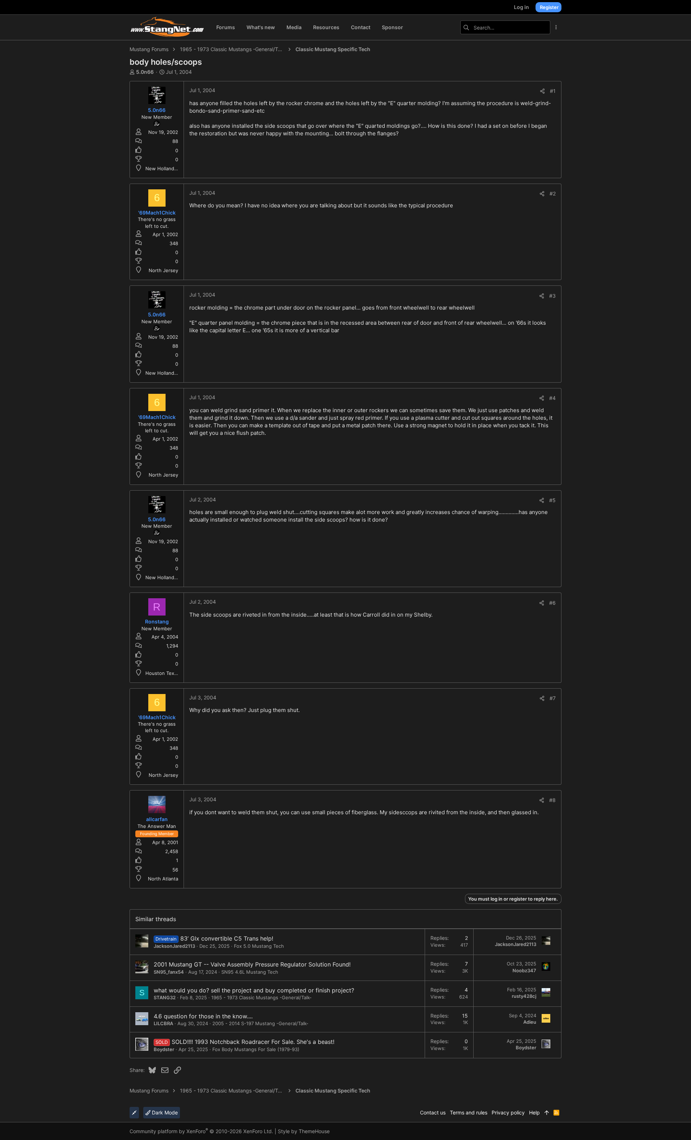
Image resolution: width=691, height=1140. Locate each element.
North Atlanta (163, 879)
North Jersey (163, 270)
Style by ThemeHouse (304, 1131)
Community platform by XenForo (201, 1131)
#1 (553, 91)
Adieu (529, 1022)
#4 (552, 398)
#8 (552, 800)
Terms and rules (468, 1112)
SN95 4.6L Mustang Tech (249, 972)
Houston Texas (162, 673)
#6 (552, 603)
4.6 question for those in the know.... (203, 1016)
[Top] (546, 1112)
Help (534, 1112)
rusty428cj (524, 996)
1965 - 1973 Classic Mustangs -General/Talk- (261, 997)
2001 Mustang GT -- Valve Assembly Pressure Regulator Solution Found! (252, 964)
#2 (553, 193)
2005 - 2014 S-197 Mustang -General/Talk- (260, 1023)
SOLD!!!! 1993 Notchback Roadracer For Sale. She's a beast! (253, 1041)
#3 (552, 296)
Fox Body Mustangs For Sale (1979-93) (255, 1049)
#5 (552, 500)
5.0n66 (145, 72)
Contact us (433, 1112)
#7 (553, 698)
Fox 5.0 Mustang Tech (259, 946)
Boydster (164, 1049)
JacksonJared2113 (174, 946)
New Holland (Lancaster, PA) (177, 168)
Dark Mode (164, 1112)
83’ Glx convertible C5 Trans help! (226, 938)
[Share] (542, 91)
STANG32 (165, 997)
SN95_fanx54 (169, 972)
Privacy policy (508, 1112)
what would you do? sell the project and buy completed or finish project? (254, 990)
